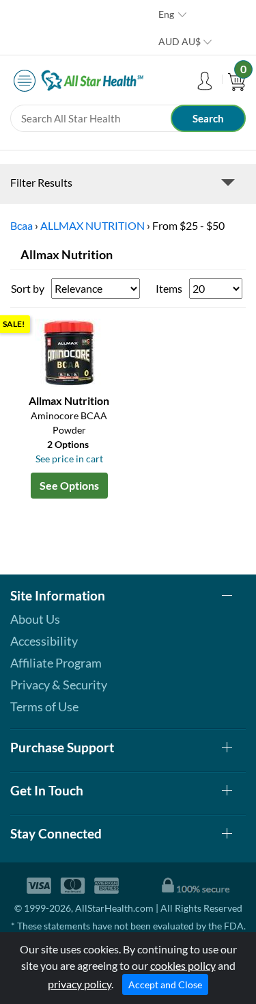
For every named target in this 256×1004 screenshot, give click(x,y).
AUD (179, 41)
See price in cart (69, 458)
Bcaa (21, 225)
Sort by (27, 288)
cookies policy (183, 965)
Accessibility (44, 640)
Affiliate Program (56, 662)
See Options (69, 485)
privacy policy (79, 983)
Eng (166, 14)
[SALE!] (69, 351)
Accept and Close (165, 984)
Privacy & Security (58, 684)
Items (169, 288)
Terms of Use (44, 706)
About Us (35, 618)
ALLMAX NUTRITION (92, 225)
